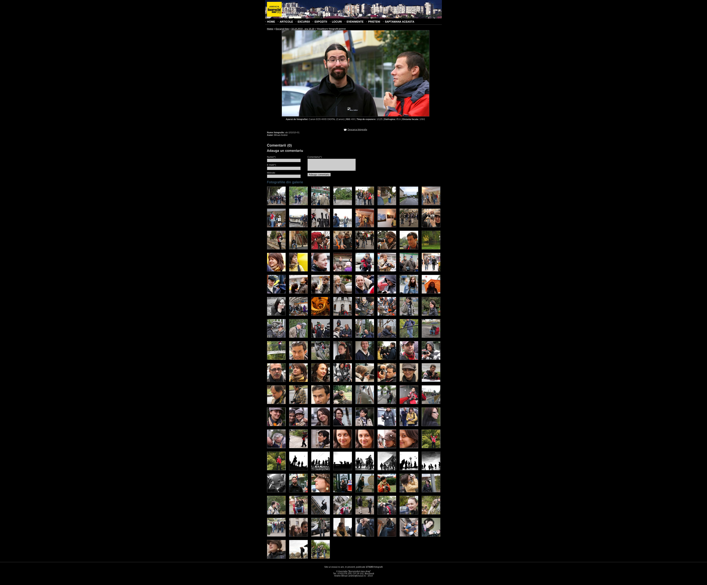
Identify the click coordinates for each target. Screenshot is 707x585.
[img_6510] (386, 381)
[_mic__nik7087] (431, 513)
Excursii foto (282, 29)
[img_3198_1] (386, 403)
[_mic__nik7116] (298, 536)
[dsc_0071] (409, 204)
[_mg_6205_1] (409, 293)
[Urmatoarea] (392, 73)
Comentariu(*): (314, 157)
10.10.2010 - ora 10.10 (302, 29)
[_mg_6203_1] (364, 293)
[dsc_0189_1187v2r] (342, 337)
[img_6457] (342, 381)
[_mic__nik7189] (431, 536)
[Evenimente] (355, 21)
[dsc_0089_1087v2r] (298, 337)
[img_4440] (342, 359)
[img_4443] (364, 359)
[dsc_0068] (386, 204)
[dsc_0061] (342, 204)
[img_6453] (320, 381)
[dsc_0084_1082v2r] (276, 337)
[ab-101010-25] (342, 491)
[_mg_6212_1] (342, 270)
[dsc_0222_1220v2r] (409, 337)
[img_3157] (320, 315)
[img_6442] (298, 381)
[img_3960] (320, 425)
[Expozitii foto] (320, 21)
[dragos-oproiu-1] (409, 226)
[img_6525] (276, 403)
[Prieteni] (374, 21)
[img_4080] (386, 447)
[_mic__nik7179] (409, 536)
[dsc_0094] (298, 226)
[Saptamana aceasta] (399, 21)
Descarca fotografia (357, 129)
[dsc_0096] (320, 226)
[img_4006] (276, 447)
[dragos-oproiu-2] (431, 226)
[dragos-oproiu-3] (276, 248)
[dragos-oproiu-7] (364, 248)
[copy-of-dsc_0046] (431, 293)
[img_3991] (386, 425)
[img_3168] (342, 315)
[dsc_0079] (276, 226)
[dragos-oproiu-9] (409, 248)
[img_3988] (364, 425)
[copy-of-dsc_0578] (276, 315)
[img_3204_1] (409, 403)
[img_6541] (320, 403)
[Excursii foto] (304, 21)
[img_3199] (386, 315)
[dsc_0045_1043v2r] (364, 337)
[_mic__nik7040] (320, 513)
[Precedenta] (318, 73)
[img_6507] (364, 381)
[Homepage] (274, 9)
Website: (271, 173)
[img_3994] (409, 425)
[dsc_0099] (342, 226)
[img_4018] (298, 447)
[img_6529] (298, 403)
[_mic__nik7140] (386, 536)
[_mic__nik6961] (431, 491)
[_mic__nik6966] (276, 513)
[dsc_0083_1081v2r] (409, 315)
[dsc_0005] (276, 204)
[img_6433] (409, 359)
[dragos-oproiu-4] (298, 248)
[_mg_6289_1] (431, 270)
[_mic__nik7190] (276, 558)
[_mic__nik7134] (342, 536)
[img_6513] (409, 381)
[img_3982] (342, 425)
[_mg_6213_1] (364, 270)
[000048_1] (342, 403)
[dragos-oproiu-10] (431, 248)
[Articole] (286, 21)
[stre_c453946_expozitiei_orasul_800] (320, 469)
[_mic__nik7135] (364, 536)
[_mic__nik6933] (409, 491)
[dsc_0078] (431, 204)
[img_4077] (364, 447)
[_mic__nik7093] (276, 536)
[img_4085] (409, 447)
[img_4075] (342, 447)
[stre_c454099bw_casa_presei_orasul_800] (431, 469)
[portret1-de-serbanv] (431, 337)
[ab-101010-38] (364, 491)
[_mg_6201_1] (320, 293)
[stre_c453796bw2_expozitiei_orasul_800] (342, 469)
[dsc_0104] (386, 226)
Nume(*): (271, 157)
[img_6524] (431, 381)
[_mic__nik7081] (386, 513)
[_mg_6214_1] (386, 270)
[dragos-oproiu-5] (320, 248)
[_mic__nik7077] (364, 513)
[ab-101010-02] (320, 491)
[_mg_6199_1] (276, 293)
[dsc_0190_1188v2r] (320, 337)
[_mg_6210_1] (298, 270)
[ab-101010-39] (386, 491)
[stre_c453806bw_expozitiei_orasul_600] (298, 469)
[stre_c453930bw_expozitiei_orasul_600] (364, 469)
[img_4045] (320, 447)
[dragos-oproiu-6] (342, 248)
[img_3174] (364, 315)
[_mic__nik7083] (409, 513)
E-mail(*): (271, 165)
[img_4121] (431, 447)
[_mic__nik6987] (298, 513)
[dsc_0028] (320, 204)
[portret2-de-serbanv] (276, 359)
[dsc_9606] (320, 558)
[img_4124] (276, 469)
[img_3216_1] (364, 403)
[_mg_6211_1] (320, 270)
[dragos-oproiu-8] (386, 248)
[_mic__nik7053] (342, 513)
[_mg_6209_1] (276, 270)
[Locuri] (337, 21)
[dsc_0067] (364, 204)
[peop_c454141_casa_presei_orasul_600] (276, 491)
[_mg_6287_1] (409, 270)
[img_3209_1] (431, 403)
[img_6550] (298, 359)
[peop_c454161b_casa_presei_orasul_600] (409, 469)
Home (270, 29)
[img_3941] (276, 425)
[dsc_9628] (298, 558)
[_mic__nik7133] (320, 536)
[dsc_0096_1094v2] (386, 337)
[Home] (271, 21)
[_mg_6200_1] (298, 293)
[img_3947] (298, 425)
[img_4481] (386, 359)
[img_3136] (298, 315)
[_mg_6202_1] (342, 293)
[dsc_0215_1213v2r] (431, 315)
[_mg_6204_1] (386, 293)
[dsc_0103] (364, 226)
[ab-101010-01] (298, 491)
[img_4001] (431, 425)
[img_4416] (320, 359)
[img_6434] (431, 359)
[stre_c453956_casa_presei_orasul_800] (386, 469)
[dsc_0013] (298, 204)
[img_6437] (276, 381)
